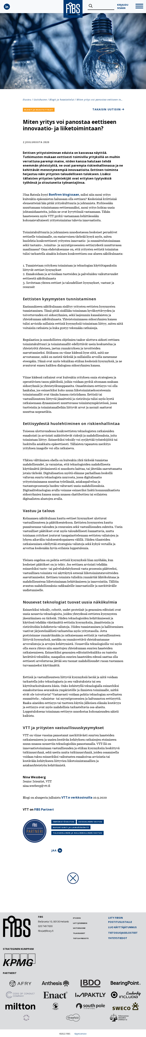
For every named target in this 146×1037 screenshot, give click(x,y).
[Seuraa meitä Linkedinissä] (7, 7)
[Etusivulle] (17, 936)
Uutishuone (40, 99)
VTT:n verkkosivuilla (76, 797)
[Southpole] (90, 1006)
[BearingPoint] (125, 983)
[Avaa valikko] (139, 6)
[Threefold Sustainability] (73, 1017)
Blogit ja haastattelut (61, 99)
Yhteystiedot (117, 938)
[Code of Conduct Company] (20, 995)
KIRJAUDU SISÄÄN (122, 6)
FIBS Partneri (44, 809)
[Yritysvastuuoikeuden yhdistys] (120, 1017)
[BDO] (90, 983)
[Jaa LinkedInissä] (60, 850)
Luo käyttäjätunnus (122, 927)
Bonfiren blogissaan (64, 194)
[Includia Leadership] (125, 995)
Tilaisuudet (79, 933)
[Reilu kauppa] (55, 1006)
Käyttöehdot (80, 1033)
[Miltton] (20, 1006)
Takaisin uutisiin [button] (106, 109)
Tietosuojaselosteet (123, 932)
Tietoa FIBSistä (81, 938)
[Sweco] (125, 1006)
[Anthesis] (55, 983)
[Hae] (91, 6)
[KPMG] (19, 965)
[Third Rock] (26, 1017)
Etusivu (27, 99)
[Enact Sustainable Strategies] (55, 995)
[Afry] (20, 983)
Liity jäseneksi (80, 923)
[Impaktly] (90, 995)
